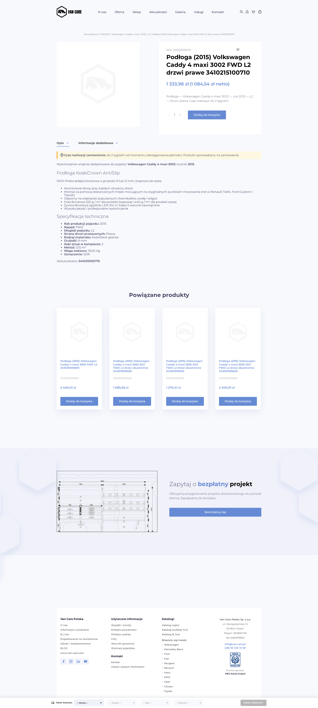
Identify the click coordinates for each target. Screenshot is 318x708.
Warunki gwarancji (122, 643)
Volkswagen (118, 34)
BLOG (64, 648)
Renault (169, 667)
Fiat (166, 658)
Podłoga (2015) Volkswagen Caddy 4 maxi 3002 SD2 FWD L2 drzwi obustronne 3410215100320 (131, 366)
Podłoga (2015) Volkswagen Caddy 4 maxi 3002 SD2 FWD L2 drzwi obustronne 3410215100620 (237, 366)
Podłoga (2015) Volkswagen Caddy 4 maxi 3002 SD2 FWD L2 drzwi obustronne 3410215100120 (184, 366)
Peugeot (169, 663)
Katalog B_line (171, 634)
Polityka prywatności (124, 629)
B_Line (64, 634)
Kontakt (218, 12)
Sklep (137, 12)
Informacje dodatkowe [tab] (95, 143)
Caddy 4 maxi (132, 34)
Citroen (168, 686)
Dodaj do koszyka (207, 115)
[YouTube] (85, 661)
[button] (238, 49)
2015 (143, 34)
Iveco (167, 672)
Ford (167, 653)
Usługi (198, 12)
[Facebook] (63, 661)
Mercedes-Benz (173, 649)
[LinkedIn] (78, 661)
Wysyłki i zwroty (121, 625)
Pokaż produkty (253, 703)
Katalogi (168, 619)
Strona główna (91, 34)
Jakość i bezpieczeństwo (75, 643)
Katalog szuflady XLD (175, 629)
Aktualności (158, 12)
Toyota (168, 691)
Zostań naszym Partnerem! (127, 666)
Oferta (119, 12)
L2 (148, 34)
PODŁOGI (105, 34)
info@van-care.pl (235, 644)
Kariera (115, 662)
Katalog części (170, 625)
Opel (167, 681)
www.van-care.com (72, 652)
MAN (167, 677)
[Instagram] (71, 661)
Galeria (180, 12)
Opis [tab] (60, 143)
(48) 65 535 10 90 (235, 647)
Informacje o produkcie (74, 629)
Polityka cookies (121, 634)
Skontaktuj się (215, 512)
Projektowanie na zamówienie (79, 638)
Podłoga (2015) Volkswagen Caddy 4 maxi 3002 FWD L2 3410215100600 (78, 364)
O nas (102, 12)
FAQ (113, 638)
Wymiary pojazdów (123, 648)
